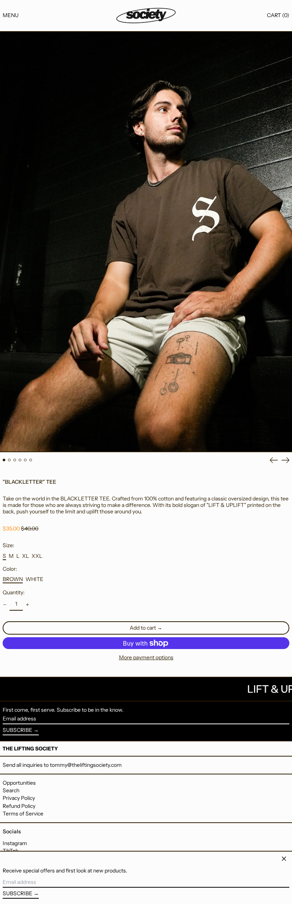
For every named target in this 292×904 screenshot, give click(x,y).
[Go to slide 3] (14, 460)
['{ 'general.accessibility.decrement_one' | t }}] (5, 605)
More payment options (146, 657)
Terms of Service (23, 813)
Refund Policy (19, 806)
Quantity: (14, 592)
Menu (11, 15)
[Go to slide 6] (30, 460)
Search (11, 790)
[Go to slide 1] (4, 460)
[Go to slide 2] (9, 460)
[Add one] (27, 605)
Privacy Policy (19, 798)
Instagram (15, 843)
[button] (278, 15)
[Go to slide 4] (20, 460)
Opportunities (19, 782)
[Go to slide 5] (25, 460)
